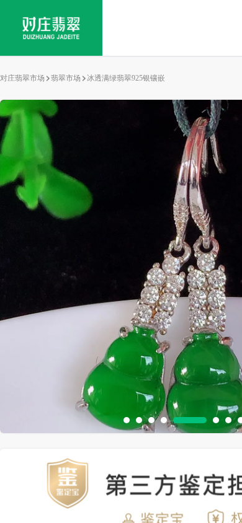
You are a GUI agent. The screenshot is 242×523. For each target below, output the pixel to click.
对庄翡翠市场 (22, 78)
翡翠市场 (66, 78)
